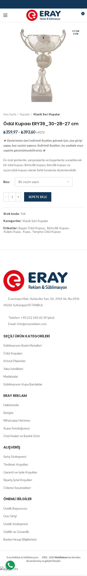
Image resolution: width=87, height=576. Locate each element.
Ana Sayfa (9, 114)
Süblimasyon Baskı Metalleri (22, 345)
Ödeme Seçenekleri (17, 488)
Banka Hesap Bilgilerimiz (20, 539)
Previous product (72, 114)
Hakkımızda (11, 405)
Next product (81, 114)
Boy (6, 182)
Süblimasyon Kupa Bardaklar (22, 384)
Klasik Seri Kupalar (46, 114)
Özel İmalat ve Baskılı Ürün (21, 436)
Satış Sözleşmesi (14, 456)
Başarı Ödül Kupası (32, 228)
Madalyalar (10, 376)
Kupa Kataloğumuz (16, 428)
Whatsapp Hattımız (16, 420)
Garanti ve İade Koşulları (20, 472)
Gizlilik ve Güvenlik (16, 532)
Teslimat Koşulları (15, 464)
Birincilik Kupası (58, 228)
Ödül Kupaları (12, 353)
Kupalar (25, 114)
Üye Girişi (10, 516)
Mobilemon (61, 557)
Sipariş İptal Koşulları (17, 480)
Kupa (26, 231)
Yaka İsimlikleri (13, 369)
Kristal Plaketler (14, 361)
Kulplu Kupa (12, 231)
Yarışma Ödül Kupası (46, 231)
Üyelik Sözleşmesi (15, 524)
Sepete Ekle (38, 197)
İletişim (8, 413)
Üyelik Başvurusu (15, 508)
